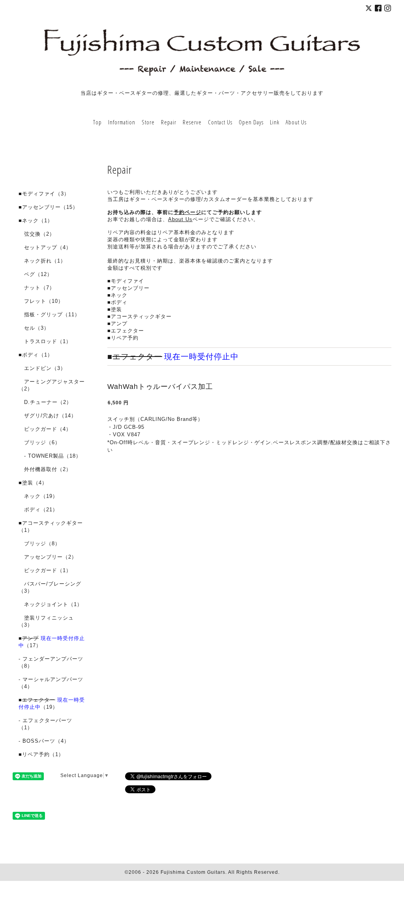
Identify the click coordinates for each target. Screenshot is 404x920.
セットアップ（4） (45, 247)
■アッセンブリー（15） (48, 207)
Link (274, 122)
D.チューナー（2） (45, 402)
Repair (168, 122)
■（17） (52, 641)
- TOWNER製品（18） (50, 456)
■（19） (52, 703)
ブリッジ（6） (39, 442)
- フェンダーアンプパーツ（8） (51, 662)
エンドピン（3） (42, 368)
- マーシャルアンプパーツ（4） (51, 682)
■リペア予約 (122, 338)
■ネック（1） (36, 220)
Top (97, 122)
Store (148, 122)
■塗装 (114, 309)
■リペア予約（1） (41, 754)
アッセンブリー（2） (48, 557)
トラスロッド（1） (45, 341)
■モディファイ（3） (44, 194)
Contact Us (220, 122)
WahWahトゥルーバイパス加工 (160, 387)
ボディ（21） (38, 510)
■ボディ (117, 302)
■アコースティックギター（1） (51, 526)
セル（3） (34, 328)
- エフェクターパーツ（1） (45, 723)
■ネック (117, 295)
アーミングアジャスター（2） (52, 385)
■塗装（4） (33, 483)
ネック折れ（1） (42, 261)
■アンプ (117, 324)
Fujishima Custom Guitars (193, 872)
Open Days (251, 122)
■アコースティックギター (139, 316)
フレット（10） (41, 301)
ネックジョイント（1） (50, 604)
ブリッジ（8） (39, 543)
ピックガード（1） (45, 570)
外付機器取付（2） (45, 469)
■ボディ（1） (36, 355)
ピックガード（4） (45, 429)
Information (121, 122)
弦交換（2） (37, 234)
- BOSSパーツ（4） (44, 741)
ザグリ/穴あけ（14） (48, 416)
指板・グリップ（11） (49, 314)
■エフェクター (125, 331)
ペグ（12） (35, 274)
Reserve (192, 122)
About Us (296, 122)
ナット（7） (37, 288)
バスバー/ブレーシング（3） (50, 587)
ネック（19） (38, 496)
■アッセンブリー (128, 288)
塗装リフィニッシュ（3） (46, 621)
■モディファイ (125, 281)
